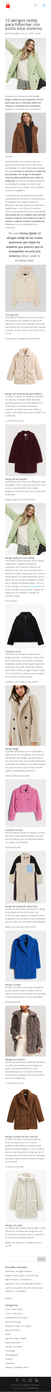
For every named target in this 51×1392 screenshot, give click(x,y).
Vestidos (9, 1359)
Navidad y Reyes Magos (15, 1338)
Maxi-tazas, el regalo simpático (19, 1271)
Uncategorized (11, 1355)
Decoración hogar (13, 1321)
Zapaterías (10, 1363)
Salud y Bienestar (12, 1342)
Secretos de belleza (13, 1346)
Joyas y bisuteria (12, 1330)
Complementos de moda (16, 1317)
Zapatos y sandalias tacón (16, 1367)
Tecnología (10, 1350)
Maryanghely (14, 33)
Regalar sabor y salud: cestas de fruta (21, 1275)
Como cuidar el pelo (14, 1309)
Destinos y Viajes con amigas (18, 1326)
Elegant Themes (31, 1385)
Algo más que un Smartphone (18, 1279)
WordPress (33, 1388)
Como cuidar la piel (13, 1313)
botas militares (35, 586)
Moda (38, 33)
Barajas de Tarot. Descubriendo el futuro (23, 1283)
